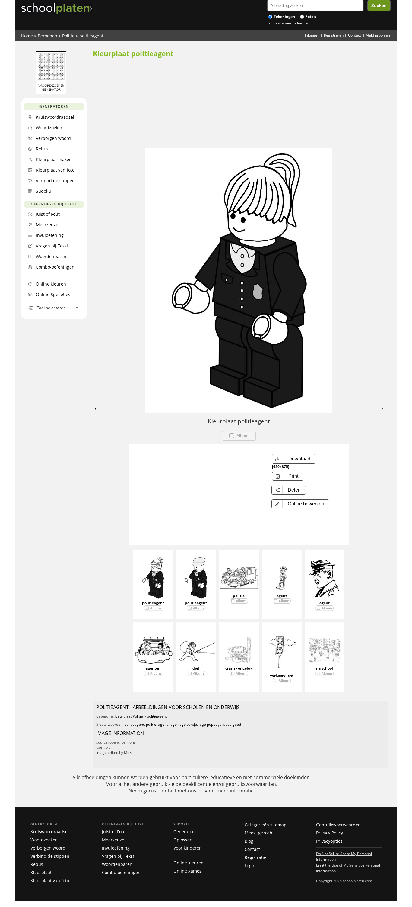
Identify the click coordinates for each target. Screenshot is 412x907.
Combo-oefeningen (121, 872)
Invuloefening (116, 848)
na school (324, 668)
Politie (68, 36)
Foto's (310, 16)
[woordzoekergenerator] (51, 93)
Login (250, 865)
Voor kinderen (187, 848)
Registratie (255, 857)
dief (196, 668)
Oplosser (182, 840)
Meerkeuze (113, 840)
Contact (354, 35)
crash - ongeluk (238, 668)
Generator (183, 831)
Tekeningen (284, 16)
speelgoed (232, 724)
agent (282, 595)
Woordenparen (117, 864)
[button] (300, 503)
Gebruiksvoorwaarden (338, 825)
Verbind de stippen (49, 856)
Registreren (334, 35)
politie (239, 595)
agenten (153, 668)
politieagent (91, 36)
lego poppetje (210, 724)
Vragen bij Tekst (118, 856)
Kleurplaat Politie (129, 716)
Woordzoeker (43, 840)
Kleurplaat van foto (49, 880)
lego (173, 724)
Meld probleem (378, 35)
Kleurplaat (41, 872)
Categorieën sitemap (266, 825)
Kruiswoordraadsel (49, 831)
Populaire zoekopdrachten (289, 23)
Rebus (36, 864)
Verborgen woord (47, 848)
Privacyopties (329, 841)
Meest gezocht (259, 833)
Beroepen (47, 36)
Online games (187, 871)
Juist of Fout (114, 831)
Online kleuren (188, 863)
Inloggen (312, 35)
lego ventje (188, 724)
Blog (249, 841)
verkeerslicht (281, 675)
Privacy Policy (329, 833)
